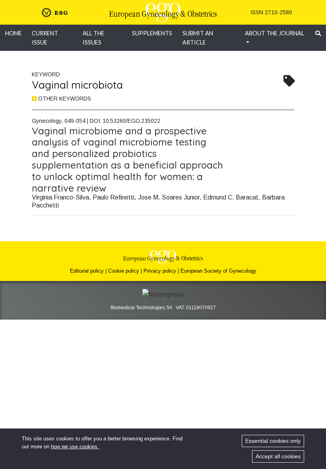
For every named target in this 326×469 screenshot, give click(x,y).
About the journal (274, 33)
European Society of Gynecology (218, 271)
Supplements (152, 33)
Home (13, 33)
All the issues (94, 38)
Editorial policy (87, 271)
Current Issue (45, 38)
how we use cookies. (75, 447)
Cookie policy (123, 271)
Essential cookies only (273, 441)
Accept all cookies (278, 456)
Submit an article (197, 38)
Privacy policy (160, 271)
